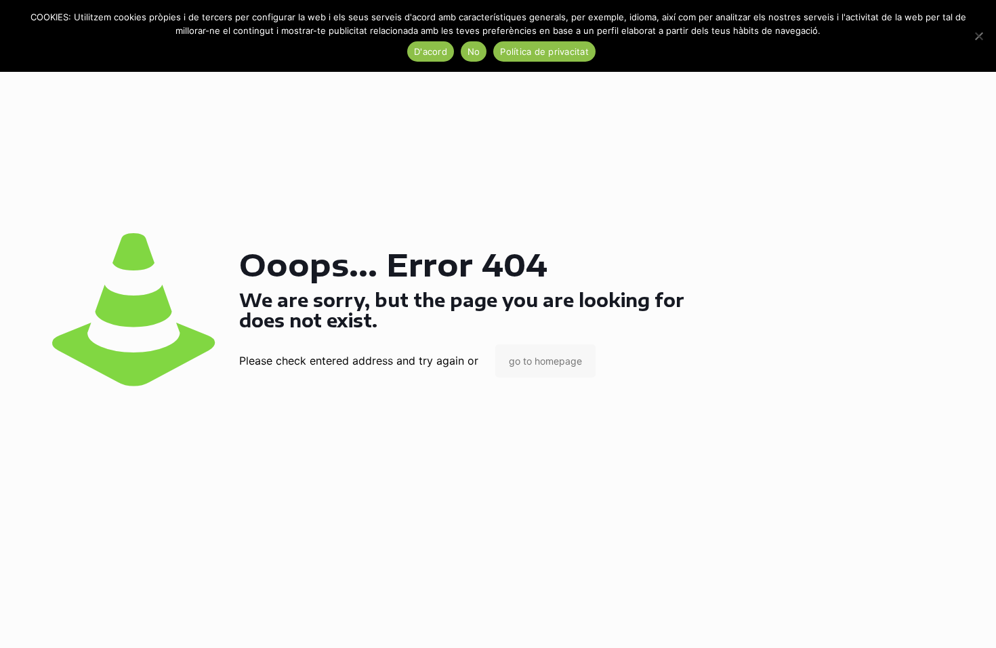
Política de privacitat (544, 51)
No (474, 51)
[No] (979, 36)
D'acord (430, 51)
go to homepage (545, 361)
